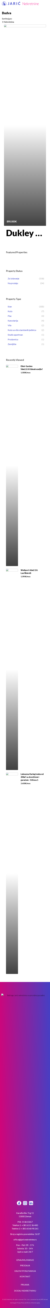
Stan (10, 306)
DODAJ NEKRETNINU (25, 1290)
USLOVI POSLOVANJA (25, 1271)
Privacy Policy (21, 1303)
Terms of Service (31, 1303)
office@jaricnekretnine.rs (25, 1239)
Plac (10, 316)
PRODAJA (25, 1265)
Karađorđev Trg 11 (25, 1213)
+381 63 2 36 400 (30, 1225)
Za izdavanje (13, 278)
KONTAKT (25, 1276)
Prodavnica (13, 339)
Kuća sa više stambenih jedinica (22, 330)
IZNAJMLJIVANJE (25, 1260)
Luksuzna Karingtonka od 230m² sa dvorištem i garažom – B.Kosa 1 (32, 777)
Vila (9, 325)
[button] (47, 4)
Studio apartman (15, 334)
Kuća (10, 311)
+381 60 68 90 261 (29, 1228)
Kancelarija (13, 320)
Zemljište (12, 344)
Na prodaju (13, 283)
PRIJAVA (25, 1284)
